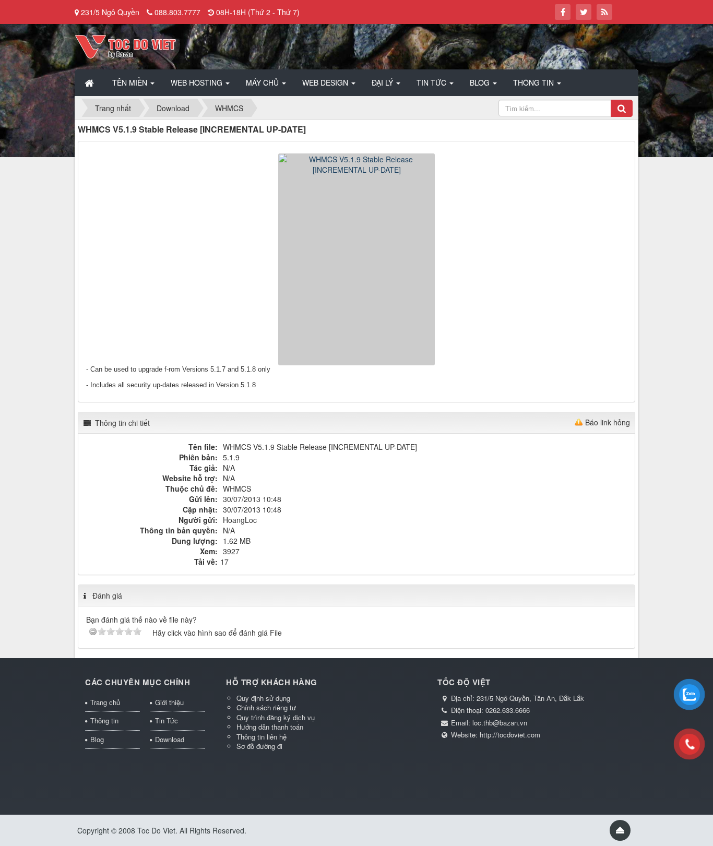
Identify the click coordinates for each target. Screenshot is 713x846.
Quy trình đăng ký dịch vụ (275, 717)
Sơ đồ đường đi (259, 746)
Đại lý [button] (383, 82)
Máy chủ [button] (263, 82)
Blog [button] (481, 82)
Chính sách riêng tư (266, 707)
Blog (97, 739)
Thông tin (104, 720)
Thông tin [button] (534, 82)
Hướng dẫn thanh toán (269, 727)
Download (169, 739)
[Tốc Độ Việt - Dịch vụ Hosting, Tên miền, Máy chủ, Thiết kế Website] (125, 45)
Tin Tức (166, 720)
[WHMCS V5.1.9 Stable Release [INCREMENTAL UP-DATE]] (356, 258)
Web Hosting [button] (197, 82)
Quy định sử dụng (263, 698)
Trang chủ (105, 702)
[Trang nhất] (90, 82)
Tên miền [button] (130, 82)
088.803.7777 (177, 12)
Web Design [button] (326, 82)
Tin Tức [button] (432, 82)
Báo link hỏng (607, 422)
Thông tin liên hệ (261, 737)
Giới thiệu (169, 702)
